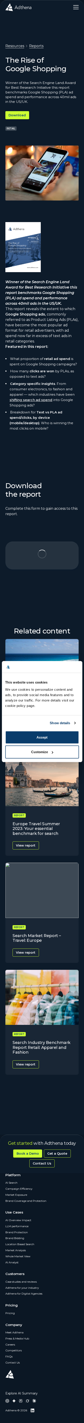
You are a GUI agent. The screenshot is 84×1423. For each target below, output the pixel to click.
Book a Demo (28, 1154)
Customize (39, 752)
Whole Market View (17, 1256)
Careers (10, 1344)
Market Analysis (15, 1250)
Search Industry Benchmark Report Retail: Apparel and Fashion (41, 1047)
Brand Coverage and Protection (25, 1200)
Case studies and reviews (21, 1281)
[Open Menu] (74, 7)
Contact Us (42, 1163)
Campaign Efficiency (18, 1188)
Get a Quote (57, 1154)
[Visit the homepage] (18, 7)
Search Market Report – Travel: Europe (37, 938)
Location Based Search (19, 1244)
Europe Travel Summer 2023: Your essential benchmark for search (36, 828)
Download (17, 115)
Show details (60, 723)
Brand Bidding (14, 1238)
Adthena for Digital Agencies (23, 1293)
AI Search (11, 1182)
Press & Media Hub (17, 1338)
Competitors (13, 1350)
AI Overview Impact (18, 1220)
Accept (42, 737)
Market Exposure (16, 1194)
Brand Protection (16, 1232)
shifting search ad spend (31, 400)
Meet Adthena (14, 1332)
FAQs (9, 1356)
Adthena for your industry (22, 1287)
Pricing (10, 1313)
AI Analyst (12, 1262)
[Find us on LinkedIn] (32, 1410)
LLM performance (16, 1226)
